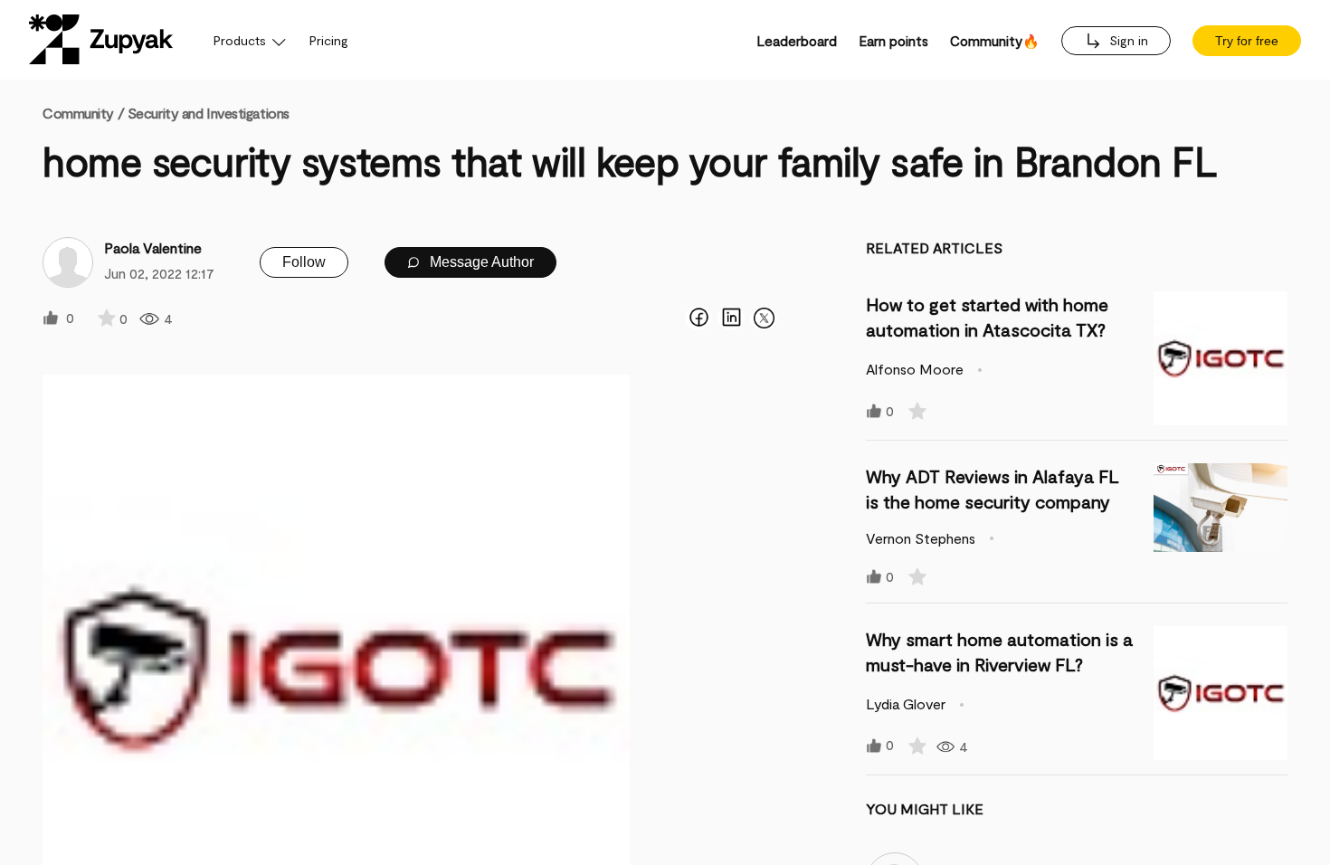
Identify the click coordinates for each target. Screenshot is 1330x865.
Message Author (480, 262)
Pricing (328, 40)
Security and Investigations (209, 112)
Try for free (1246, 40)
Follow (304, 262)
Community (83, 112)
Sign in (1127, 40)
